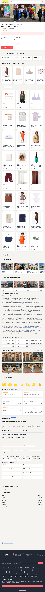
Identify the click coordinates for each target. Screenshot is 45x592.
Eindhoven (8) (28, 456)
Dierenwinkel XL (22, 576)
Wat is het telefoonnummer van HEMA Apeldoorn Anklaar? (14, 434)
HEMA (28, 576)
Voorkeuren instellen (22, 590)
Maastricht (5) (10, 458)
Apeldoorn (11, 24)
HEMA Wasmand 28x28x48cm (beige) (7, 227)
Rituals (15, 567)
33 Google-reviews (14, 30)
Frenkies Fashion (27, 572)
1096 (36, 254)
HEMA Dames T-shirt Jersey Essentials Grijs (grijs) (22, 105)
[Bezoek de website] (11, 43)
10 (31, 254)
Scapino (14, 569)
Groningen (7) (34, 456)
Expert (12, 572)
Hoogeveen (40, 450)
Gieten (36, 450)
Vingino (40, 574)
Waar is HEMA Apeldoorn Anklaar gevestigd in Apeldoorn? (14, 430)
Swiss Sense (10, 576)
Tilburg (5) (20, 458)
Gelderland (6, 24)
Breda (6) (38, 456)
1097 (39, 254)
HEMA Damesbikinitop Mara (36, 145)
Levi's (38, 572)
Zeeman (9, 569)
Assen (3, 450)
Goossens (32, 567)
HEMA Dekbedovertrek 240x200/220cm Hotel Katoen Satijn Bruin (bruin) (8, 207)
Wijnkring (21, 572)
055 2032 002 (18, 37)
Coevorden (21, 450)
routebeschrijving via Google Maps (29, 327)
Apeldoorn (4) (39, 458)
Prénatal (4, 567)
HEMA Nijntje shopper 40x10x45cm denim (7, 247)
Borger (17, 450)
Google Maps (13, 416)
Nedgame (16, 576)
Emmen (28, 450)
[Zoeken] (11, 2)
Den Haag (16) (17, 456)
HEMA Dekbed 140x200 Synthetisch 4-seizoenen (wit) (8, 146)
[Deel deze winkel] (14, 43)
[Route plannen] (2, 43)
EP (8, 572)
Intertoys (4, 569)
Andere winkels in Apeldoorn (30, 446)
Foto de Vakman (20, 567)
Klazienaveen (4, 452)
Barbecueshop (35, 569)
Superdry (16, 572)
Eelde (25, 450)
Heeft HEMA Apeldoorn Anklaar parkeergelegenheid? (13, 437)
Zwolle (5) (34, 458)
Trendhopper (27, 567)
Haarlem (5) (15, 458)
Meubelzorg (35, 574)
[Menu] (42, 2)
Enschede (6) (4, 458)
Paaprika (14, 574)
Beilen (13, 450)
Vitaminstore (25, 569)
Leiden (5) (29, 458)
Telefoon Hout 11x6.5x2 (7, 125)
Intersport (19, 569)
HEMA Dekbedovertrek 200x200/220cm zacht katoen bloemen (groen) (21, 126)
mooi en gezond (25, 313)
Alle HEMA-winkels (5, 278)
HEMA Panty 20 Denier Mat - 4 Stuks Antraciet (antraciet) (6, 80)
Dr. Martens (4, 576)
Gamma (32, 576)
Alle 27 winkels (4, 261)
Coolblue (4, 572)
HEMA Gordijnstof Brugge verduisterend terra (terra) (36, 186)
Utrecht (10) (22, 456)
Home (2, 24)
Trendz (25, 574)
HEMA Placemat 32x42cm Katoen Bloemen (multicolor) (41, 80)
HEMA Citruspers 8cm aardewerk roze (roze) (29, 80)
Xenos (30, 569)
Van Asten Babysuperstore (7, 574)
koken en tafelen (5, 311)
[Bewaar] (17, 43)
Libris (37, 567)
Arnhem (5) (25, 458)
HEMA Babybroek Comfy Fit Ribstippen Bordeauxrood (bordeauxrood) (8, 186)
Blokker (34, 572)
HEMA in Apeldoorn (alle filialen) (19, 446)
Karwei (36, 576)
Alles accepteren (22, 585)
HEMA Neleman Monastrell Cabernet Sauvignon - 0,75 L (36, 166)
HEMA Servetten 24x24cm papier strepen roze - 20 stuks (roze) (8, 166)
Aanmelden (40, 562)
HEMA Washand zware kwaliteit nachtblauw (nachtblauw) (21, 227)
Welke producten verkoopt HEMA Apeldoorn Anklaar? (13, 441)
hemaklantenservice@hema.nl (20, 39)
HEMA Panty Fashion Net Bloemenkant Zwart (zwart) (36, 227)
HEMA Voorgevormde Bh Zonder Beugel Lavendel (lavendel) (35, 106)
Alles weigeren (22, 588)
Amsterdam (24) (5, 456)
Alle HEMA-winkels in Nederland (7, 446)
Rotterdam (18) (11, 456)
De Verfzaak (9, 567)
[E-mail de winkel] (8, 43)
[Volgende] (44, 57)
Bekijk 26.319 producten (8, 47)
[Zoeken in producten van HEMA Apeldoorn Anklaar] (2, 87)
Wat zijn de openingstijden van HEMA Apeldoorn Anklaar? (14, 421)
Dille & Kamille (20, 574)
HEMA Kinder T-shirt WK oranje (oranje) (21, 247)
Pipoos (30, 574)
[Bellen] (5, 43)
